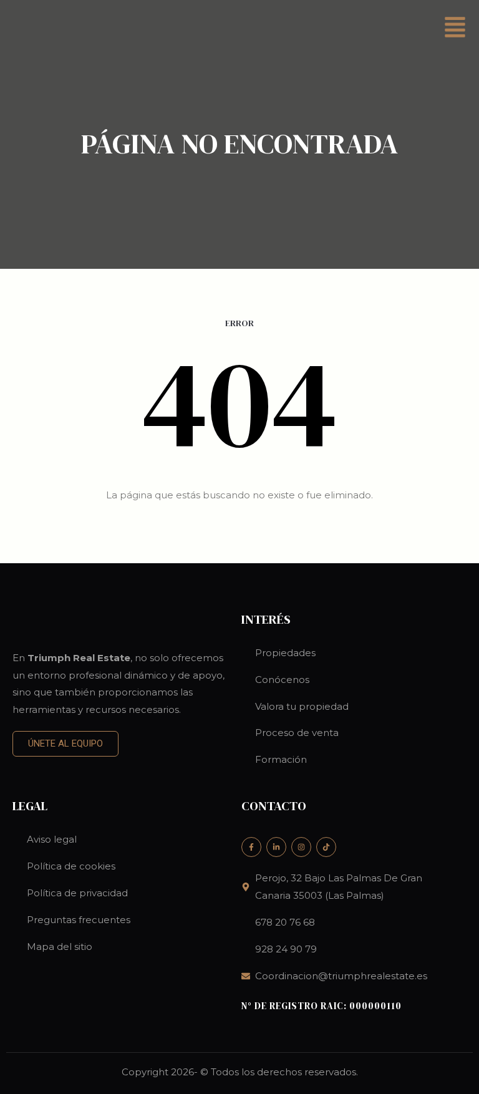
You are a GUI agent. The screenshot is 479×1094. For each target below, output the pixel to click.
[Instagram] (301, 847)
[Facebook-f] (251, 847)
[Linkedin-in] (276, 847)
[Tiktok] (326, 847)
